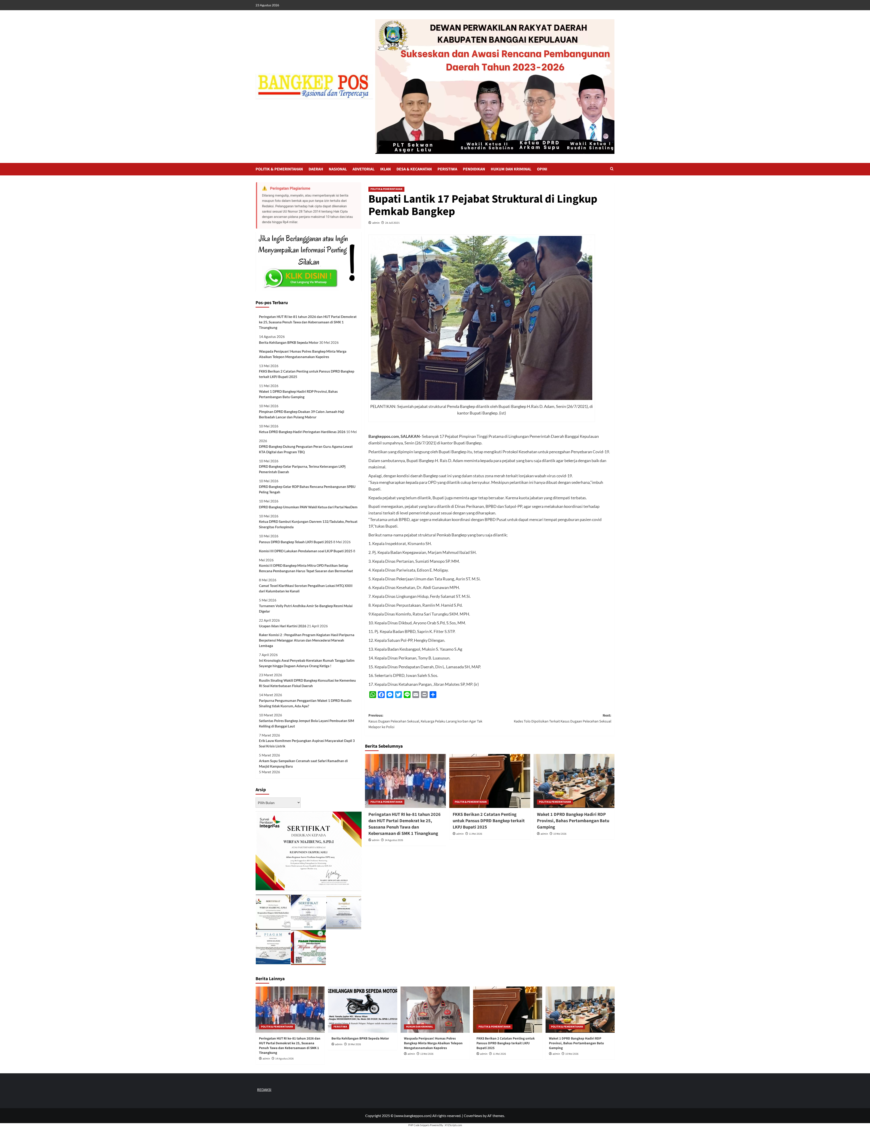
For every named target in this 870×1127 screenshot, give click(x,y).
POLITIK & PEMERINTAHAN (279, 169)
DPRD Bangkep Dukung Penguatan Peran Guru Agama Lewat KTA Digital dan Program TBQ (306, 449)
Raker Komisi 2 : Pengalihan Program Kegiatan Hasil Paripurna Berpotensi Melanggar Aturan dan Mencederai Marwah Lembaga (306, 640)
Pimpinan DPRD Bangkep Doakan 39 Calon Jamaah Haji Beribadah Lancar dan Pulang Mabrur (301, 414)
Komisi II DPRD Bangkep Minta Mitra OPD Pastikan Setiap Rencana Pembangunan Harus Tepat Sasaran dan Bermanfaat (306, 568)
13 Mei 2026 (426, 1054)
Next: (562, 718)
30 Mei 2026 (354, 1044)
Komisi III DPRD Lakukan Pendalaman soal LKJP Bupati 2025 (306, 551)
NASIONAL (338, 169)
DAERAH (316, 169)
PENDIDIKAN (474, 169)
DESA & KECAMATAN (414, 169)
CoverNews (473, 1115)
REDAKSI (264, 1090)
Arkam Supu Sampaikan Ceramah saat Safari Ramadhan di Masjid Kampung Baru (303, 763)
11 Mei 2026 (475, 834)
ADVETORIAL (364, 169)
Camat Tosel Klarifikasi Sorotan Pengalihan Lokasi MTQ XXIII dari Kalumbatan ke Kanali (306, 588)
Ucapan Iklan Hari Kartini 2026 (282, 626)
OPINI (542, 169)
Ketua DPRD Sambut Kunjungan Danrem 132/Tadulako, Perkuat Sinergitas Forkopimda (308, 524)
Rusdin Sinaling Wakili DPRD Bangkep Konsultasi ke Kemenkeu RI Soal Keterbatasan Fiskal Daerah (307, 683)
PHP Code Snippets (419, 1125)
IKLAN (385, 169)
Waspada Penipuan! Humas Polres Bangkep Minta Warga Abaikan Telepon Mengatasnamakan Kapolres (302, 354)
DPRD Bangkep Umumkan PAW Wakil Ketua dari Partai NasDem (308, 507)
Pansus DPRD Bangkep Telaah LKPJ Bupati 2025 (296, 542)
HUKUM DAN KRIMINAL (511, 169)
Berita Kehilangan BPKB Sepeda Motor (289, 342)
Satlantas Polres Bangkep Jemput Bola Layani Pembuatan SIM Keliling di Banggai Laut (306, 723)
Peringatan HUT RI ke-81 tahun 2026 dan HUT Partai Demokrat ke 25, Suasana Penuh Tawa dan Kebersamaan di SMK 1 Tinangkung (404, 824)
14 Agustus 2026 (394, 840)
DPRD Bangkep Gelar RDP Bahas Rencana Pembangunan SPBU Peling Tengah (307, 489)
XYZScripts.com (453, 1125)
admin (376, 222)
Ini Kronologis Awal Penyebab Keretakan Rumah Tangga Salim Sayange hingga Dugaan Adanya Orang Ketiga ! (307, 663)
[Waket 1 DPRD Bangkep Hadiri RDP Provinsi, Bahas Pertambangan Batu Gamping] (574, 781)
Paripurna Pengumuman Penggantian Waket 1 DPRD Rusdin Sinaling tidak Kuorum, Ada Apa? (305, 703)
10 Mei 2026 (559, 834)
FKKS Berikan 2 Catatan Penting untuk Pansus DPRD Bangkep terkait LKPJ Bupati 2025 (489, 820)
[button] (612, 169)
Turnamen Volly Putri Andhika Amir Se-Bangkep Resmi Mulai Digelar (306, 608)
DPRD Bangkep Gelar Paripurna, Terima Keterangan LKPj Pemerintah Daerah (302, 469)
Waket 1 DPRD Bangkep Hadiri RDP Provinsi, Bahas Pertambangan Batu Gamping (573, 820)
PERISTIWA (447, 169)
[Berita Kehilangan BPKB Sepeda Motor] (362, 1009)
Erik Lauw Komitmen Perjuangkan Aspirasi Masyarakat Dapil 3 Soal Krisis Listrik (307, 743)
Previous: (425, 721)
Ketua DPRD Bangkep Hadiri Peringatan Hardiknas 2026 (302, 432)
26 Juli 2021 (392, 222)
